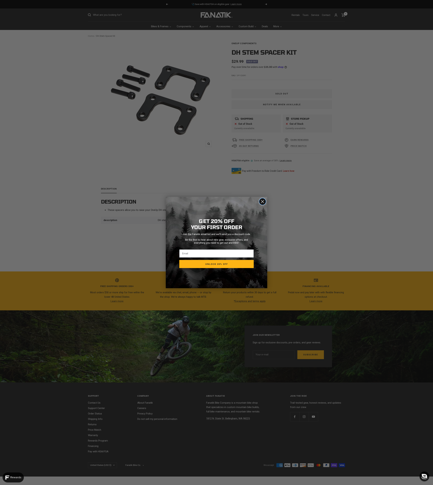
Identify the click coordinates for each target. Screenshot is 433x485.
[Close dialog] (262, 201)
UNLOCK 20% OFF (216, 264)
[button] (424, 476)
